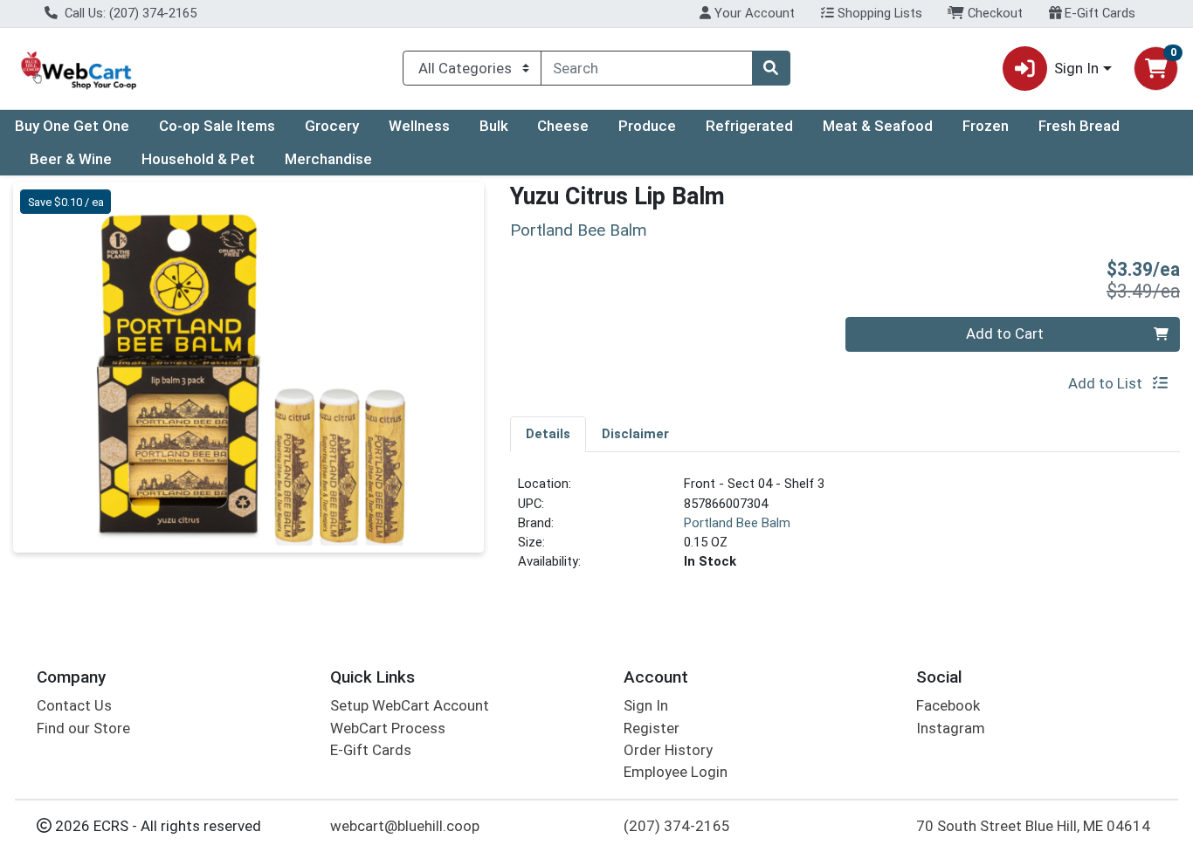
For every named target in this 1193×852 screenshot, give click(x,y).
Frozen (985, 125)
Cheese (563, 125)
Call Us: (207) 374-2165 (129, 13)
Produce (647, 125)
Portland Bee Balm (737, 523)
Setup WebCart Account (409, 705)
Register (651, 728)
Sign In (646, 705)
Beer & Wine (71, 159)
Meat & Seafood (878, 125)
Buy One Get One (72, 125)
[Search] (771, 68)
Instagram (950, 728)
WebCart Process (387, 728)
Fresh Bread (1079, 125)
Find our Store (83, 728)
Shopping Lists (878, 13)
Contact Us (74, 705)
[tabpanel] (845, 530)
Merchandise (328, 159)
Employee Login (676, 771)
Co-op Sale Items (217, 125)
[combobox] (647, 68)
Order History (668, 750)
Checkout (993, 13)
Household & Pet (198, 159)
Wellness (419, 125)
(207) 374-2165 (677, 826)
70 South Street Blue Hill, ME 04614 (1033, 826)
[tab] (548, 433)
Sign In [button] (1076, 68)
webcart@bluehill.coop (404, 826)
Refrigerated (749, 125)
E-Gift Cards (1098, 13)
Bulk (493, 125)
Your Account (753, 13)
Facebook (948, 705)
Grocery (332, 125)
